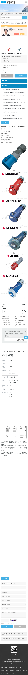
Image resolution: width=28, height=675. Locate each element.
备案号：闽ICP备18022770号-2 (12, 670)
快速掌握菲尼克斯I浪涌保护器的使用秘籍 (12, 105)
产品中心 (12, 22)
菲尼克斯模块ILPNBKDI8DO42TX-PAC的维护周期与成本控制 (14, 92)
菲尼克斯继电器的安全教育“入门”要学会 (11, 99)
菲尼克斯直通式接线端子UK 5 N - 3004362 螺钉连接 (14, 108)
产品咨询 (7, 75)
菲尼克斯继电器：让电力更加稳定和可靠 (12, 89)
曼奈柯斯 (17, 22)
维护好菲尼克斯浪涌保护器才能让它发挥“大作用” (13, 95)
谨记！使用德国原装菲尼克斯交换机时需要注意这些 (14, 102)
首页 (8, 22)
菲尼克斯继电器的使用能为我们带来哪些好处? (13, 112)
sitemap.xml (22, 670)
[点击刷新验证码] (13, 620)
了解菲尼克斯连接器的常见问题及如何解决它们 (13, 118)
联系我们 (21, 75)
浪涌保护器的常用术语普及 (9, 115)
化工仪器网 (11, 673)
